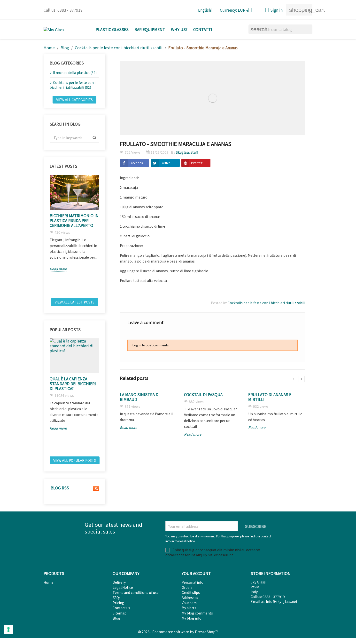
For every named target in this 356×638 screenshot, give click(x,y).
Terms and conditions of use (136, 592)
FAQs (117, 597)
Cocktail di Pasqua (203, 394)
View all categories (74, 99)
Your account (196, 573)
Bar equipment (149, 29)
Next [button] (102, 235)
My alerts (189, 607)
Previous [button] (46, 235)
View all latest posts (74, 302)
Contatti (202, 29)
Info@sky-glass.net (281, 601)
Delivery (119, 582)
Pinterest (196, 163)
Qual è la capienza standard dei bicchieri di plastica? (73, 383)
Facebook (136, 163)
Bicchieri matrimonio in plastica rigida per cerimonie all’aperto (74, 220)
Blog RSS (59, 488)
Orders (187, 587)
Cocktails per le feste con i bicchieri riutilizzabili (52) (72, 85)
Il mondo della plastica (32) (75, 72)
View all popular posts (74, 460)
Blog (116, 618)
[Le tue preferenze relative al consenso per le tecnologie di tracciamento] (8, 629)
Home (49, 582)
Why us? (179, 29)
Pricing (118, 602)
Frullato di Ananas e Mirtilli (269, 396)
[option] (74, 223)
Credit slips (191, 592)
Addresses (190, 597)
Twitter (165, 163)
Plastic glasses (112, 29)
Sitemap (119, 613)
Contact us (121, 607)
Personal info (192, 582)
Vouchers (189, 602)
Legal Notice (123, 587)
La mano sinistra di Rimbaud (140, 396)
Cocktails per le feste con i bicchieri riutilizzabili (266, 302)
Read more (58, 268)
